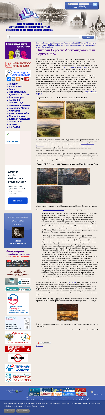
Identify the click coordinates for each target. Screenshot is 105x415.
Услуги (13, 124)
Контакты (14, 127)
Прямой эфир (17, 116)
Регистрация (73, 7)
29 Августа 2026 (18, 221)
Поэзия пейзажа (47, 47)
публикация (72, 282)
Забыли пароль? (82, 7)
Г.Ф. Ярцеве (82, 67)
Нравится (39, 346)
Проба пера (15, 121)
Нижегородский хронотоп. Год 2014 (66, 43)
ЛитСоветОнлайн (19, 113)
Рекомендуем (16, 97)
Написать (17, 201)
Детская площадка (19, 119)
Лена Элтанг (18, 224)
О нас (12, 89)
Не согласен (23, 411)
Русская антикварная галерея (53, 210)
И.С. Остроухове (70, 67)
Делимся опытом (19, 94)
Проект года (16, 102)
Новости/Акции (17, 92)
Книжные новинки (19, 105)
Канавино (14, 100)
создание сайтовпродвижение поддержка (10, 391)
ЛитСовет (14, 110)
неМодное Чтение (19, 108)
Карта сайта (16, 86)
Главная (13, 84)
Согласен (9, 411)
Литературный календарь (18, 217)
